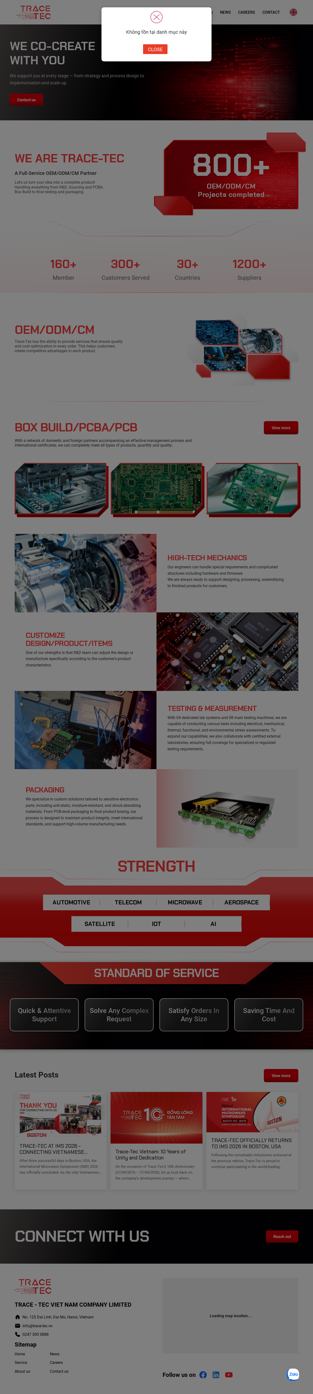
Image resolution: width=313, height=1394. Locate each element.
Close (155, 49)
